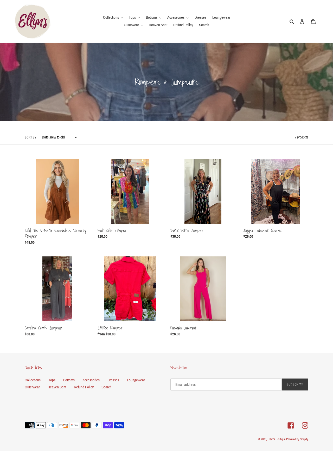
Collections (33, 380)
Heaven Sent (57, 387)
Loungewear (136, 380)
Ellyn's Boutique (276, 439)
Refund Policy (84, 387)
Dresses (113, 380)
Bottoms (69, 380)
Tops (51, 380)
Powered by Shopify (297, 439)
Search (106, 387)
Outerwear (32, 387)
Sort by (30, 137)
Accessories (91, 380)
